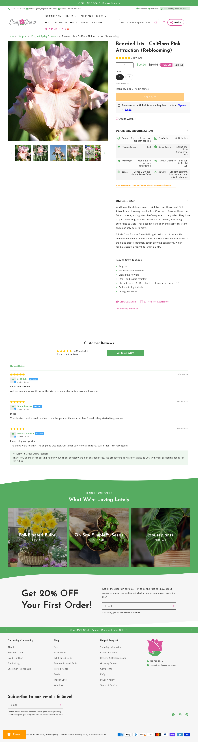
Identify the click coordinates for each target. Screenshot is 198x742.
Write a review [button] (125, 352)
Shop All (22, 36)
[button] (60, 16)
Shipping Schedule (129, 308)
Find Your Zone (15, 652)
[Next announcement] (192, 3)
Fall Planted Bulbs (63, 658)
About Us (12, 647)
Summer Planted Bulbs (65, 663)
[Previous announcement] (6, 3)
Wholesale (59, 685)
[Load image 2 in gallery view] (40, 153)
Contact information (97, 734)
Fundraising (14, 663)
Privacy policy (52, 734)
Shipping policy (81, 734)
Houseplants (160, 535)
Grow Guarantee (128, 301)
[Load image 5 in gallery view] (93, 153)
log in (128, 109)
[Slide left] (11, 153)
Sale (56, 647)
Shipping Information (111, 647)
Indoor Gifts (60, 679)
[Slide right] (104, 153)
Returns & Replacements (113, 658)
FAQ (102, 674)
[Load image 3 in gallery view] (58, 153)
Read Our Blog (15, 658)
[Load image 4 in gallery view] (75, 153)
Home (11, 36)
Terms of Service (108, 685)
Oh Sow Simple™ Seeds (99, 535)
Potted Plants (61, 668)
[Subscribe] (172, 606)
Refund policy (39, 734)
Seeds (57, 674)
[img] (17, 374)
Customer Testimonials (19, 668)
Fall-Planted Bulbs (37, 535)
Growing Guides (108, 663)
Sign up (182, 105)
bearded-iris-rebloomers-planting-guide (143, 185)
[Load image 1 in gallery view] (23, 153)
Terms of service (67, 734)
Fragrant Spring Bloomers (44, 36)
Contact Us (106, 668)
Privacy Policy (107, 679)
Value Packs (60, 652)
